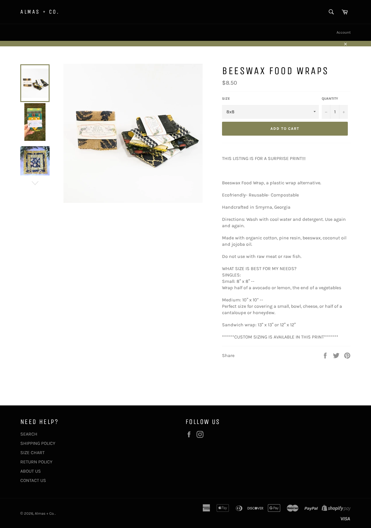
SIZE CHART (32, 452)
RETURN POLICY (36, 462)
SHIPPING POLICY (37, 443)
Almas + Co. (39, 11)
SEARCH (28, 434)
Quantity (330, 99)
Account (344, 32)
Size (226, 99)
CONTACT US (33, 480)
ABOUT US (30, 471)
